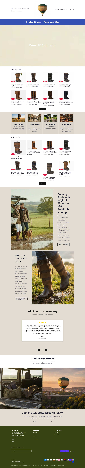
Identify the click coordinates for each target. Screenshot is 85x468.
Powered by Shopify (27, 465)
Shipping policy (54, 465)
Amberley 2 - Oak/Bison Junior (17, 156)
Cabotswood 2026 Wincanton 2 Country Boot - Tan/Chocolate (33, 152)
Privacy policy (34, 465)
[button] (68, 9)
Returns (34, 436)
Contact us (35, 439)
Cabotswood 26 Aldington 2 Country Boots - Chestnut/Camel (34, 102)
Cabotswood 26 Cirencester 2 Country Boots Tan (17, 102)
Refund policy (40, 465)
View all (42, 109)
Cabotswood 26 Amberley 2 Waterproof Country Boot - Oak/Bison (17, 85)
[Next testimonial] (46, 350)
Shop (13, 439)
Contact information (61, 465)
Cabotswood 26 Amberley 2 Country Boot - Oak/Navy (65, 85)
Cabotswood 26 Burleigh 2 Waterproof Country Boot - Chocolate (49, 102)
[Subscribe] (51, 421)
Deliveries (35, 434)
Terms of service (47, 465)
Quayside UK (56, 434)
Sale (13, 441)
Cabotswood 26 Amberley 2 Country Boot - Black (49, 85)
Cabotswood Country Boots (19, 465)
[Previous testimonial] (38, 350)
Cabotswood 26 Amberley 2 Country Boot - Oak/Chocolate (33, 85)
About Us (56, 432)
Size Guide (35, 432)
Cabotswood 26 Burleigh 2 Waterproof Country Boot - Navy (66, 102)
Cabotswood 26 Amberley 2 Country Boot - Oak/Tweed (49, 178)
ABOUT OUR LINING (63, 244)
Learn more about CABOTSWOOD (20, 299)
